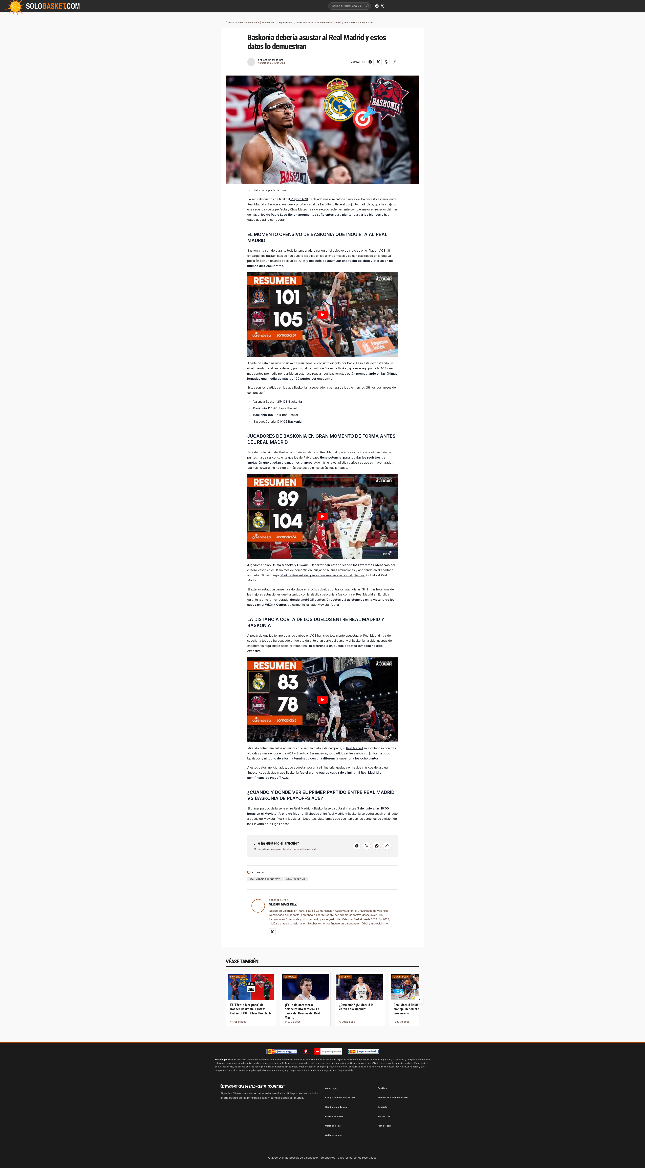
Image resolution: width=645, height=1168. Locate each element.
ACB (383, 368)
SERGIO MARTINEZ (273, 60)
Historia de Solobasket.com (393, 1097)
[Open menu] (636, 6)
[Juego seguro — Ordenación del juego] (281, 1051)
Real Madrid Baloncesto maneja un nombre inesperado (410, 1009)
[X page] (382, 6)
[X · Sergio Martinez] (272, 931)
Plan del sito (384, 1126)
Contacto (383, 1107)
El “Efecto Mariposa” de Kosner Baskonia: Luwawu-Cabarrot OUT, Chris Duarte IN (250, 1009)
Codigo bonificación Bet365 (340, 1097)
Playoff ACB (299, 199)
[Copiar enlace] (394, 62)
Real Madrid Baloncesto (265, 879)
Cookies (382, 1088)
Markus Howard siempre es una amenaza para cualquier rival (322, 575)
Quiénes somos (333, 1135)
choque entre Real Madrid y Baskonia (335, 813)
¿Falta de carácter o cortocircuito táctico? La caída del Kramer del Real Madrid (302, 1011)
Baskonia (359, 640)
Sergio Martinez (283, 904)
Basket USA (384, 1116)
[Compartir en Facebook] (370, 62)
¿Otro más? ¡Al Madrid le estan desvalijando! (356, 1007)
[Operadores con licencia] (363, 1051)
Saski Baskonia (295, 879)
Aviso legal (331, 1088)
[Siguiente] (419, 1000)
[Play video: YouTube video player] (322, 314)
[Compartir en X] (378, 62)
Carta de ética (332, 1126)
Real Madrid (354, 748)
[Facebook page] (377, 6)
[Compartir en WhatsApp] (386, 62)
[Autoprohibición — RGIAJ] (305, 1051)
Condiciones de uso (336, 1107)
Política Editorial (334, 1116)
